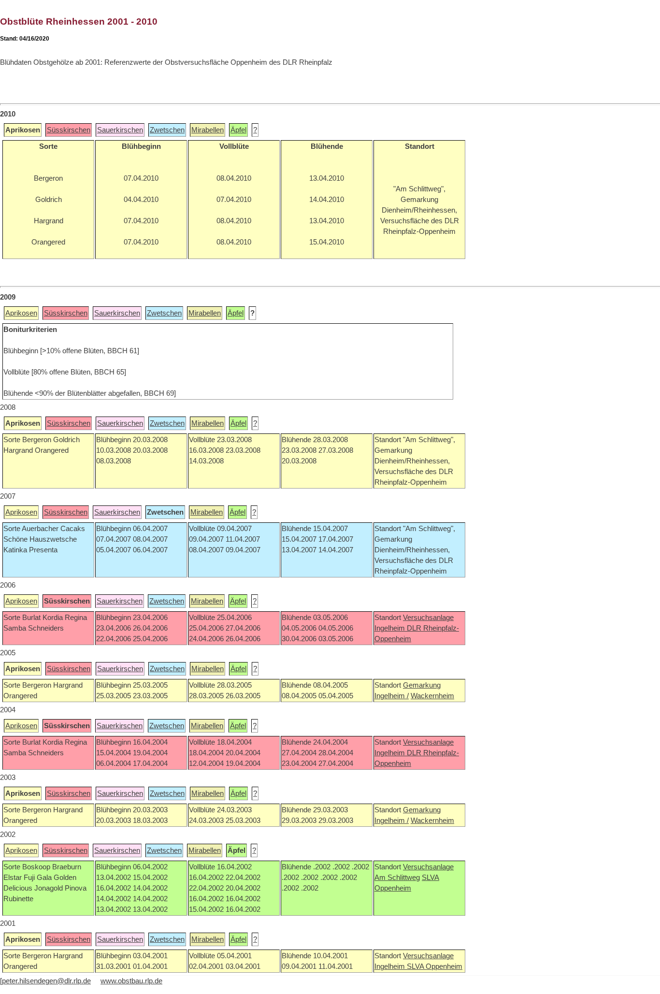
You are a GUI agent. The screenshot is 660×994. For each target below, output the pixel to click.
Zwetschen (167, 130)
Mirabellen (207, 130)
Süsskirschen (68, 130)
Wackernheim (432, 696)
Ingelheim (390, 628)
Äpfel (238, 130)
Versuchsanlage (428, 617)
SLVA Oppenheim (434, 966)
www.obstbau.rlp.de (131, 981)
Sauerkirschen (120, 130)
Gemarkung (422, 685)
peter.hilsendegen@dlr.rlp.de (46, 981)
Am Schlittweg (397, 877)
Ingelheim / (391, 696)
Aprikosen (21, 313)
